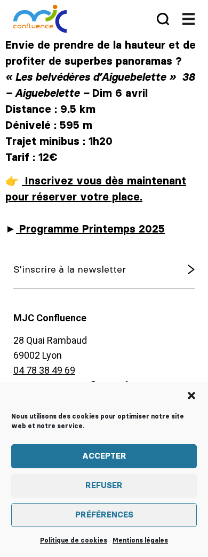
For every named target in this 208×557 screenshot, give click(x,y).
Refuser (104, 486)
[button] (191, 395)
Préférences (104, 515)
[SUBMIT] (169, 270)
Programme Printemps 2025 (90, 229)
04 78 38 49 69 (44, 370)
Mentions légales (140, 540)
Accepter (104, 456)
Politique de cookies (73, 540)
